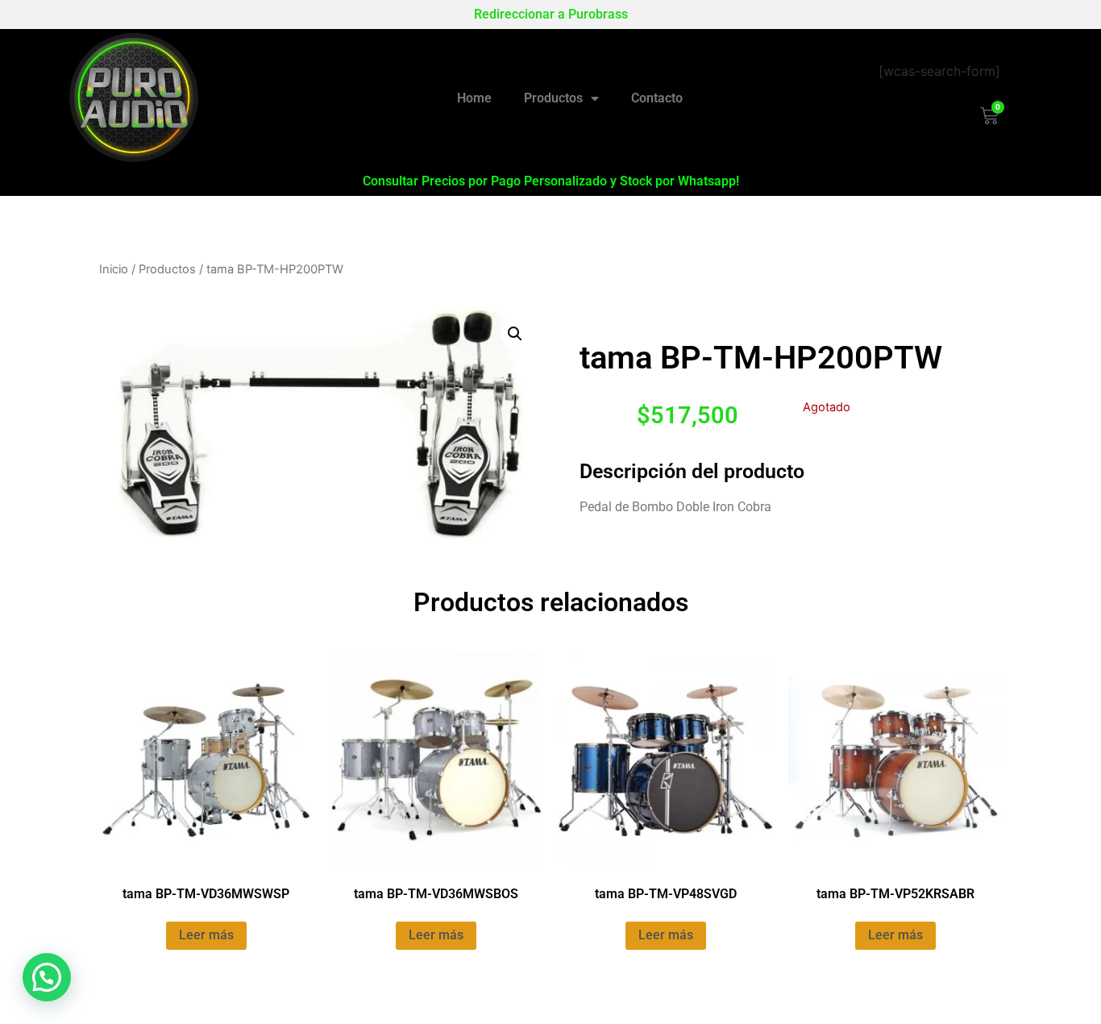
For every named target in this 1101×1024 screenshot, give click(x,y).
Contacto (657, 98)
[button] (515, 333)
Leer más (206, 935)
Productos (553, 98)
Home (474, 98)
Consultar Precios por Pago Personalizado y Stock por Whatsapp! (551, 181)
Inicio (113, 269)
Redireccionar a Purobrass (551, 14)
